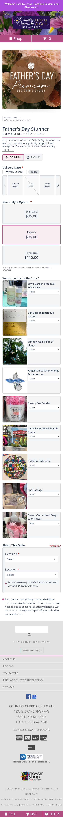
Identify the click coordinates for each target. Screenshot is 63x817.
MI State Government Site (46, 799)
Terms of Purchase (32, 804)
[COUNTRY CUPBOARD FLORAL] (31, 27)
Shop (18, 38)
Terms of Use (54, 804)
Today (34, 171)
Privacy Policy (9, 804)
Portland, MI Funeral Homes (22, 788)
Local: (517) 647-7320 (31, 722)
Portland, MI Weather (14, 799)
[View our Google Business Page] (34, 698)
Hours (54, 814)
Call (11, 814)
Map (33, 814)
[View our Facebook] (28, 698)
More (7, 149)
